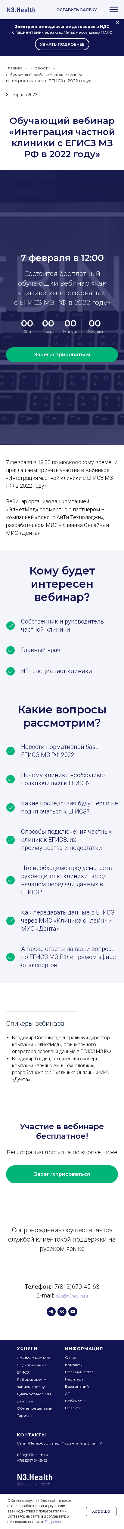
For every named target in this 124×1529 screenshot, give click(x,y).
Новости (40, 68)
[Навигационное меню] (114, 10)
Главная (14, 68)
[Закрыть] (117, 22)
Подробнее (53, 1522)
